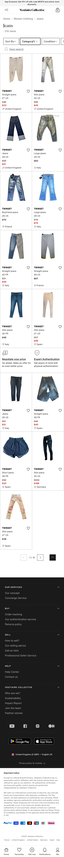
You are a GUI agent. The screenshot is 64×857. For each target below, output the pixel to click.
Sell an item (12, 650)
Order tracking (13, 614)
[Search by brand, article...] (6, 10)
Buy (7, 608)
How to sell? (12, 640)
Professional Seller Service (20, 655)
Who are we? (12, 693)
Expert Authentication (47, 359)
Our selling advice (15, 645)
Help (8, 666)
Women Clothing (23, 19)
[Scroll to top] (53, 557)
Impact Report (13, 703)
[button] (57, 10)
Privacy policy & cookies (30, 763)
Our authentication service (20, 619)
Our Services (13, 587)
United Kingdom (18, 840)
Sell (8, 635)
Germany (44, 840)
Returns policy (13, 624)
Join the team (13, 708)
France (7, 840)
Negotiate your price (14, 359)
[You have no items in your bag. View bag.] (57, 10)
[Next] (40, 557)
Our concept (12, 593)
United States (32, 840)
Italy (58, 840)
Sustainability (13, 698)
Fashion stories (14, 713)
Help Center (12, 672)
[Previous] (24, 557)
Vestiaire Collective (18, 687)
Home (6, 19)
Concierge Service (16, 598)
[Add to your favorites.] (28, 91)
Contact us (11, 677)
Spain (52, 840)
